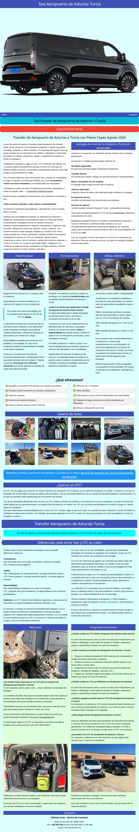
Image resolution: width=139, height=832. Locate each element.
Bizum (28, 317)
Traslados (133, 115)
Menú (4, 115)
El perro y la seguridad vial (42, 717)
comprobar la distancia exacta (40, 191)
